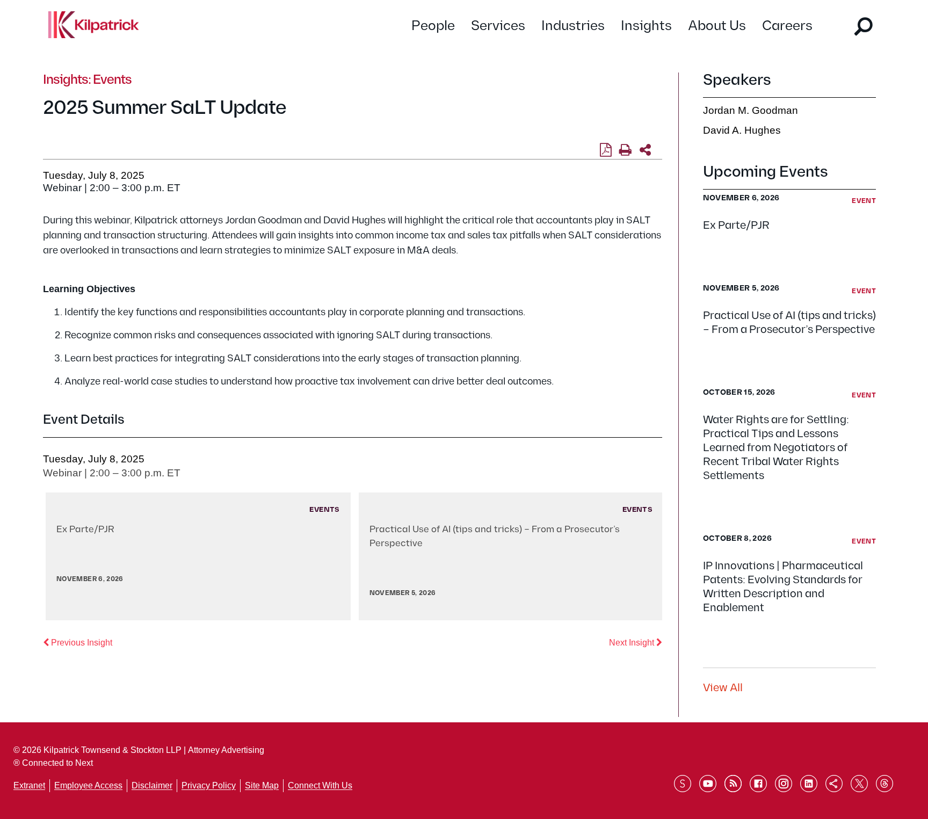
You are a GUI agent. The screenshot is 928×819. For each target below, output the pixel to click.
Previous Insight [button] (80, 642)
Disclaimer (152, 785)
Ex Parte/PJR (736, 225)
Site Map (262, 785)
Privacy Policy (209, 785)
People (433, 26)
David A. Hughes (742, 130)
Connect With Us (320, 785)
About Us (717, 26)
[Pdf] (605, 150)
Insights (646, 26)
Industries (573, 26)
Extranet (29, 785)
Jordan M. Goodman (750, 110)
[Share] (645, 150)
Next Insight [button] (635, 642)
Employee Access (88, 785)
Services (498, 26)
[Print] (625, 150)
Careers (787, 26)
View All (723, 688)
